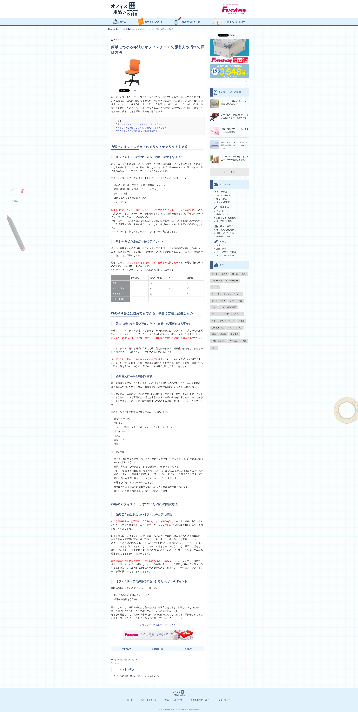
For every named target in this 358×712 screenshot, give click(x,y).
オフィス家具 (118, 660)
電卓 (214, 348)
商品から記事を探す (192, 22)
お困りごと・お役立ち (226, 218)
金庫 (244, 341)
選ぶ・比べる (222, 211)
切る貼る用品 (218, 328)
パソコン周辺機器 (228, 307)
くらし (223, 241)
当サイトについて (154, 22)
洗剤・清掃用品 (219, 341)
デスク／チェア (118, 663)
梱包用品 (234, 334)
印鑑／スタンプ (235, 328)
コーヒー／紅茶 (239, 274)
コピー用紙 (217, 281)
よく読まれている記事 (234, 22)
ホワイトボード (227, 321)
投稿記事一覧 (157, 649)
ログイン (140, 675)
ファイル (216, 314)
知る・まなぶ (222, 199)
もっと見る (229, 172)
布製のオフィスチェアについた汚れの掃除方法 (136, 131)
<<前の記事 (126, 649)
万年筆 (241, 321)
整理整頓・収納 (223, 236)
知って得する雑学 (224, 221)
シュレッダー (232, 281)
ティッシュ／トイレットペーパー (226, 294)
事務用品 (224, 207)
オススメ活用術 (223, 202)
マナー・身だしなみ (225, 255)
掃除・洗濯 (221, 249)
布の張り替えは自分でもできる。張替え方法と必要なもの (141, 127)
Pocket (133, 90)
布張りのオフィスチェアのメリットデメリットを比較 (139, 124)
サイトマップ (224, 700)
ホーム (123, 22)
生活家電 (234, 341)
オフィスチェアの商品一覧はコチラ (158, 625)
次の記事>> (189, 649)
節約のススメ (222, 214)
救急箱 (223, 334)
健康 (218, 245)
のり (214, 307)
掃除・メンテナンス (131, 660)
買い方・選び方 (223, 195)
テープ (215, 287)
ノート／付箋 (236, 301)
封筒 (214, 334)
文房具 (224, 192)
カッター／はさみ (220, 274)
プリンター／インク (233, 314)
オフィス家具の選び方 (226, 230)
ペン (214, 321)
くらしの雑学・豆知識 (226, 252)
